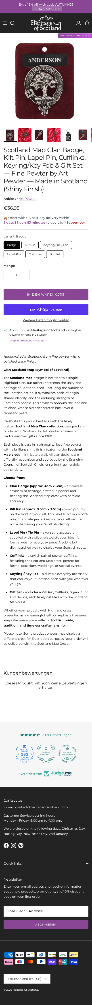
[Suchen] (15, 23)
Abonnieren (46, 924)
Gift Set (55, 253)
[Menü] (5, 23)
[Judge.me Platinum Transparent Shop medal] (67, 754)
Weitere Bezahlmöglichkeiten (46, 320)
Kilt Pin (30, 244)
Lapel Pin (14, 253)
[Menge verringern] (8, 275)
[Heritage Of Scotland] (46, 23)
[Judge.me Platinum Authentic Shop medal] (46, 754)
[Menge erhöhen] (25, 275)
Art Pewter (27, 199)
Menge (9, 266)
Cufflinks (35, 253)
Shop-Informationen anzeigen (27, 340)
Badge (12, 244)
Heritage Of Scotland (25, 989)
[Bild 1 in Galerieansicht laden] (46, 79)
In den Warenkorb (46, 294)
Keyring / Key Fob (56, 244)
